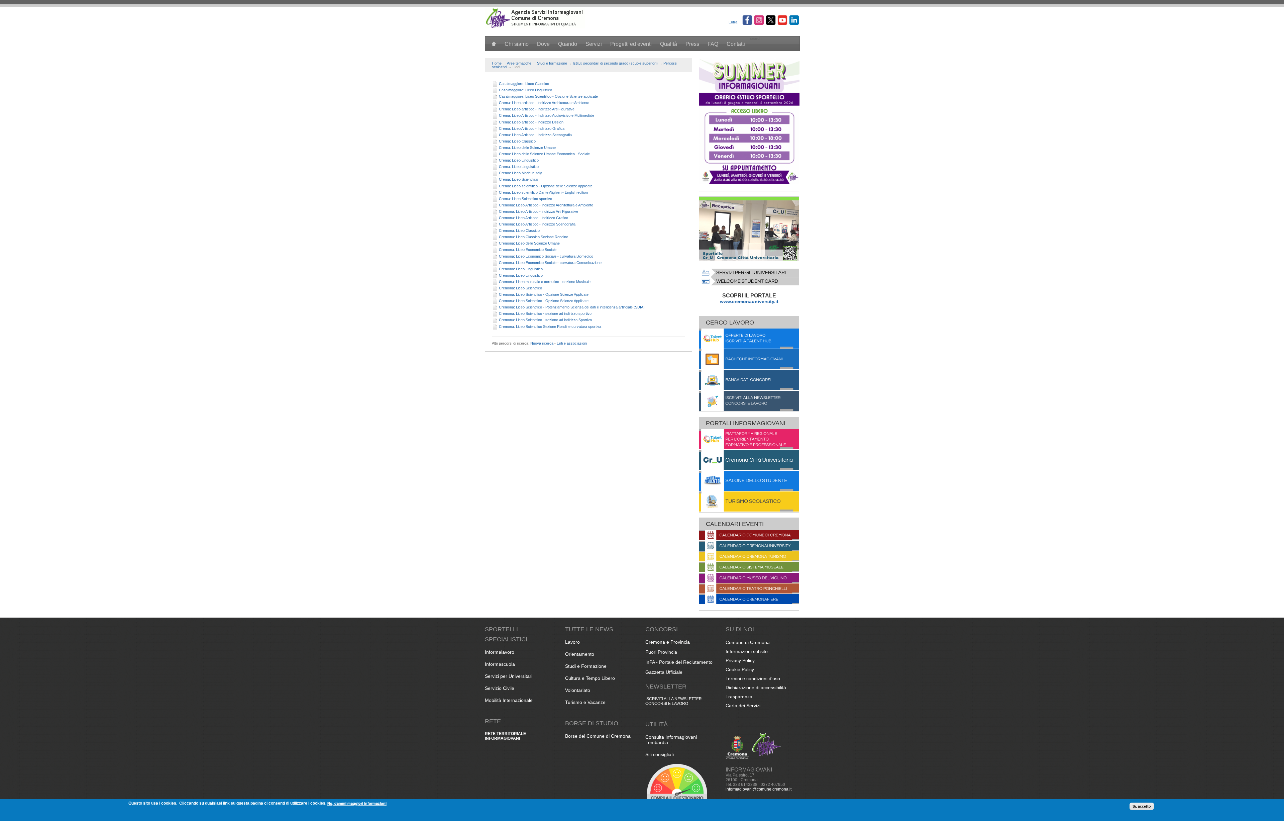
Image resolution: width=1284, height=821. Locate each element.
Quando (567, 44)
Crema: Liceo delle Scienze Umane (527, 148)
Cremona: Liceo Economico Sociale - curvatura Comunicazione (550, 263)
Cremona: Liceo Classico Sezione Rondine (533, 237)
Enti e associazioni (572, 343)
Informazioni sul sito (747, 651)
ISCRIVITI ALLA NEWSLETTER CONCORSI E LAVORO (673, 701)
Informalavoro (499, 652)
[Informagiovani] (535, 27)
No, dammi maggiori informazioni (357, 803)
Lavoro (572, 642)
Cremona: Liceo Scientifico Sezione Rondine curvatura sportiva (550, 327)
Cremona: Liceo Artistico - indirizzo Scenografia (537, 224)
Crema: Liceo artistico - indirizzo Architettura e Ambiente (544, 103)
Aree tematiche (519, 63)
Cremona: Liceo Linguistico (521, 269)
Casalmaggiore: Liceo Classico (524, 84)
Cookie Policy (740, 669)
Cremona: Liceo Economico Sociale (527, 250)
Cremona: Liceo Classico (519, 231)
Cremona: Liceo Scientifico (520, 288)
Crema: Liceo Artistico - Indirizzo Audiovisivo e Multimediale (546, 115)
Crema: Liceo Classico (517, 141)
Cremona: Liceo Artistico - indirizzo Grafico (533, 218)
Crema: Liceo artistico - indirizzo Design (531, 122)
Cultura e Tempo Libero (590, 678)
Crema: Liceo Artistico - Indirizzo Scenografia (535, 135)
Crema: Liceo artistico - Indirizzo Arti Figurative (536, 109)
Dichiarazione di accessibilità (756, 687)
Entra (733, 22)
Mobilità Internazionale (509, 700)
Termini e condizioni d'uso (753, 678)
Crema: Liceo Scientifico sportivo (525, 199)
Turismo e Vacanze (585, 702)
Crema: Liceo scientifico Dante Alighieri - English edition (543, 192)
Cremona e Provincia (667, 642)
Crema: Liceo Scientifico (518, 179)
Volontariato (577, 690)
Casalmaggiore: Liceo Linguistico (525, 90)
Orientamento (579, 654)
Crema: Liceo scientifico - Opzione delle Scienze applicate (546, 186)
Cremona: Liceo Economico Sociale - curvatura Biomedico (546, 256)
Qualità (668, 44)
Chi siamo (517, 44)
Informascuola (500, 664)
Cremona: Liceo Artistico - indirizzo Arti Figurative (538, 211)
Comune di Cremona (748, 642)
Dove (543, 44)
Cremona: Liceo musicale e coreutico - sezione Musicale (545, 282)
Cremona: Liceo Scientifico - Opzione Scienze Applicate (543, 294)
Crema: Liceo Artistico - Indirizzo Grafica (531, 128)
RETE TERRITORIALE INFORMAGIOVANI (505, 736)
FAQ (713, 44)
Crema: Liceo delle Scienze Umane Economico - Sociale (544, 154)
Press (692, 44)
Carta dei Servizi (743, 705)
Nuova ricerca (541, 343)
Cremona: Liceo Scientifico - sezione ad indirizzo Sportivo (545, 320)
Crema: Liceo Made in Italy (520, 173)
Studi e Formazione (586, 666)
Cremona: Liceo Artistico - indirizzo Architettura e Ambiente (546, 205)
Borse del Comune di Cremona (598, 736)
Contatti (736, 44)
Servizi (593, 44)
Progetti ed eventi (631, 44)
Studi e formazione (552, 63)
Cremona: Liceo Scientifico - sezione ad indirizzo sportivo (545, 313)
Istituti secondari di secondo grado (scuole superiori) (615, 63)
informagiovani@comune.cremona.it (758, 789)
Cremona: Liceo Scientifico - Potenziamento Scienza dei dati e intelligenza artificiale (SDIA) (572, 307)
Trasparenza (739, 696)
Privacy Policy (740, 660)
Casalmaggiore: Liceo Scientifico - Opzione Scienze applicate (548, 96)
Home (497, 63)
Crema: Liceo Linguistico (519, 160)
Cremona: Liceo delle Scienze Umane (529, 243)
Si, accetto (1142, 806)
